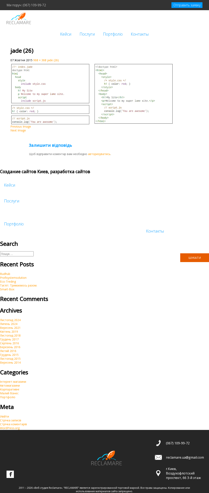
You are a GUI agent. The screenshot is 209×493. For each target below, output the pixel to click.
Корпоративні (9, 389)
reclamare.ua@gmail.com (185, 457)
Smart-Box (7, 289)
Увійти (4, 416)
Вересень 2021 (10, 328)
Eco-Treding (8, 281)
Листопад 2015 (10, 359)
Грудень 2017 (9, 339)
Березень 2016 (10, 347)
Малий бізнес (9, 393)
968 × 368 (39, 60)
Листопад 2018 (10, 335)
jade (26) (53, 60)
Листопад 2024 (10, 320)
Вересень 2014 (10, 362)
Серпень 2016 (9, 343)
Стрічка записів (10, 420)
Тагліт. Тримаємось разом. (18, 285)
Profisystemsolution (13, 278)
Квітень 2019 (9, 331)
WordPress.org (10, 428)
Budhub (5, 274)
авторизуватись (99, 154)
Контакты (140, 34)
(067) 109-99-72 (34, 5)
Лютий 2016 (8, 351)
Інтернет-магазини (13, 382)
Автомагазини (10, 385)
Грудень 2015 (9, 355)
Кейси (65, 34)
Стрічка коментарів (13, 424)
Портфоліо (113, 34)
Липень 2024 (8, 324)
